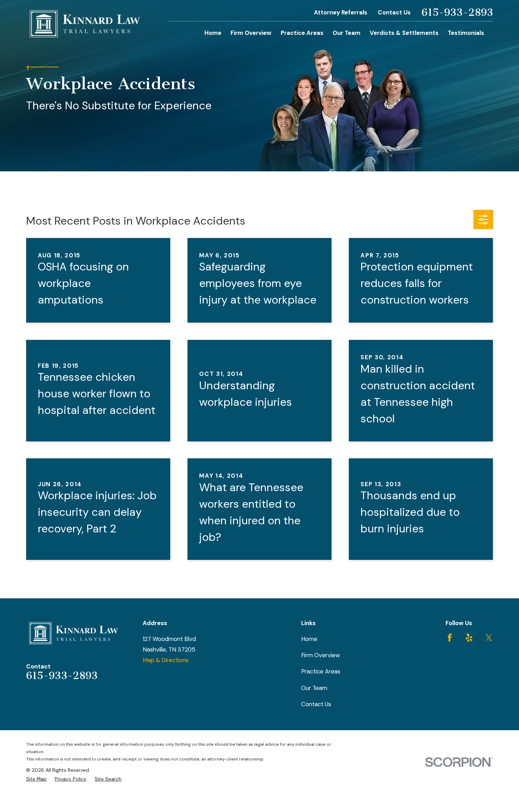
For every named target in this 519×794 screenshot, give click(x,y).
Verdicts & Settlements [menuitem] (404, 33)
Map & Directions (166, 660)
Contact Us (394, 12)
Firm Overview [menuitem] (251, 33)
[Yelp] (469, 638)
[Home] (85, 24)
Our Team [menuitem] (346, 33)
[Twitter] (489, 638)
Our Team (314, 688)
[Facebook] (450, 638)
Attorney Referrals (340, 12)
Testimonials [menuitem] (466, 33)
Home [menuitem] (212, 33)
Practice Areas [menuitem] (302, 33)
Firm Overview (320, 655)
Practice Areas (320, 671)
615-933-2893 (457, 12)
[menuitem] (36, 779)
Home (309, 639)
